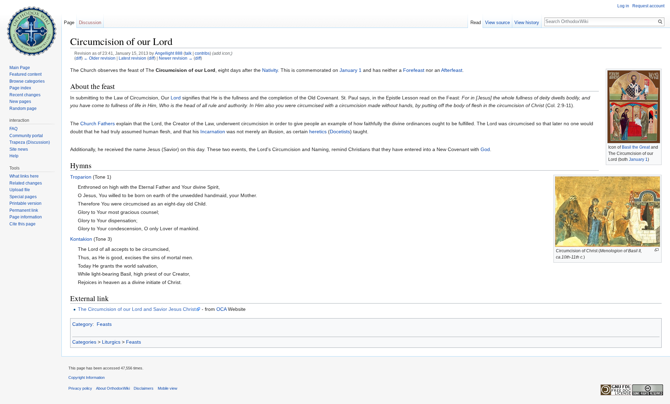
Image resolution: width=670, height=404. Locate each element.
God (485, 149)
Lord (176, 97)
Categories (84, 342)
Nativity (270, 70)
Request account (648, 5)
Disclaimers (144, 388)
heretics (318, 131)
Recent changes (24, 94)
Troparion (80, 177)
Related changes (25, 183)
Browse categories (27, 81)
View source (497, 22)
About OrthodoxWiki (113, 388)
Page (69, 22)
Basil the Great (636, 147)
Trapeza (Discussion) (29, 142)
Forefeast (413, 70)
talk (188, 53)
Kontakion (81, 239)
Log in (623, 5)
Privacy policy (80, 388)
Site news (18, 149)
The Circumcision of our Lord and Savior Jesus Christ (137, 309)
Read (475, 22)
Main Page (19, 67)
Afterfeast (451, 70)
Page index (20, 87)
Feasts (104, 324)
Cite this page (22, 224)
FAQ (13, 128)
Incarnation (212, 131)
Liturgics (111, 342)
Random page (23, 108)
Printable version (25, 203)
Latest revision (132, 58)
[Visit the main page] (31, 28)
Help (13, 156)
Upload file (19, 189)
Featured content (25, 74)
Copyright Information (86, 377)
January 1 (638, 159)
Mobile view (167, 388)
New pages (20, 101)
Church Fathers (97, 123)
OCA (221, 309)
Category (82, 324)
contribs (202, 53)
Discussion (90, 22)
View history (526, 22)
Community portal (26, 135)
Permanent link (23, 210)
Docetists (340, 131)
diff (78, 58)
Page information (25, 217)
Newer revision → (176, 58)
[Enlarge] (656, 250)
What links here (24, 176)
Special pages (23, 196)
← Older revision (100, 58)
